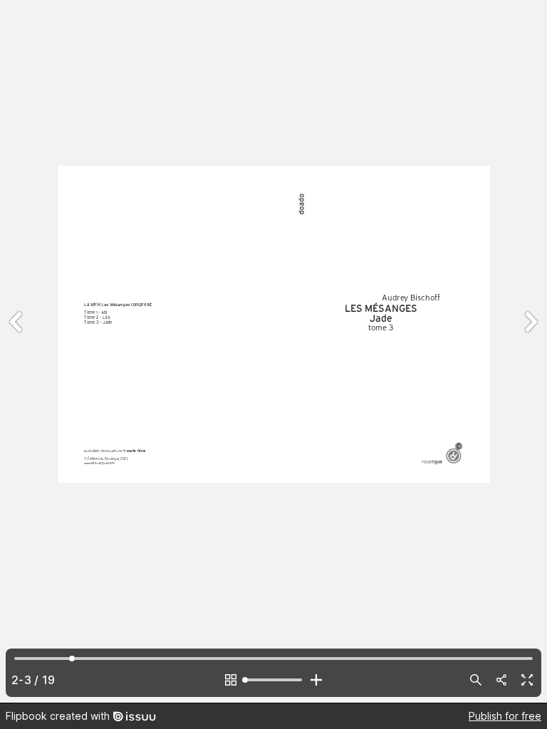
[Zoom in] (316, 680)
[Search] (475, 680)
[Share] (501, 680)
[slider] (273, 680)
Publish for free (505, 716)
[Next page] (530, 351)
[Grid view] (230, 680)
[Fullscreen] (527, 680)
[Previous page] (17, 351)
